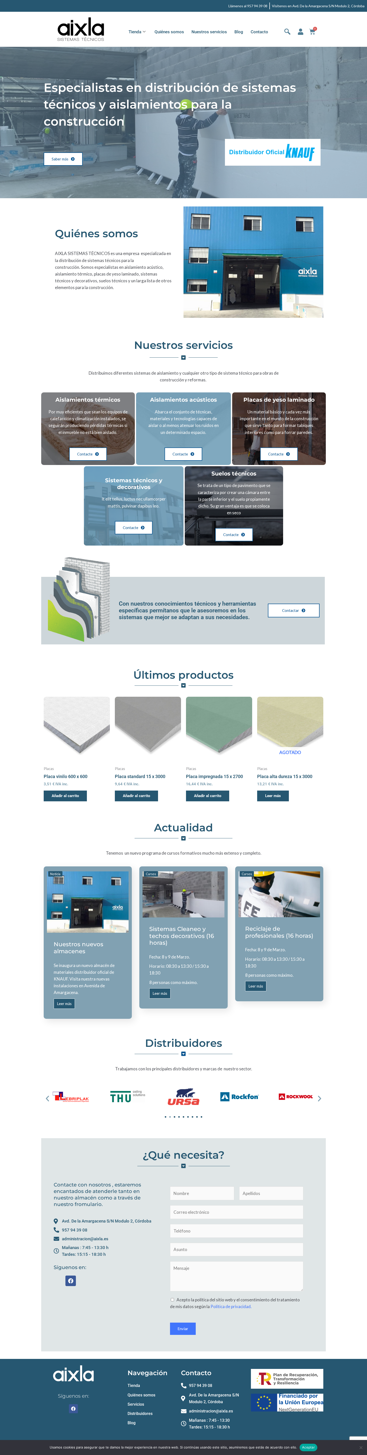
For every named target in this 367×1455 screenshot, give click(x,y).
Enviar (183, 1328)
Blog (238, 31)
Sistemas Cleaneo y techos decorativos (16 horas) (181, 935)
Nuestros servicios (209, 31)
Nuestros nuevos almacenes (78, 948)
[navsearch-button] (287, 32)
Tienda (135, 31)
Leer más (273, 796)
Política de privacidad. (231, 1306)
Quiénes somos (169, 31)
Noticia (55, 874)
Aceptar (308, 1447)
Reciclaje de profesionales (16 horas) (279, 932)
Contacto (259, 31)
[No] (360, 1447)
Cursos (151, 874)
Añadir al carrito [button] (65, 796)
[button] (47, 1098)
